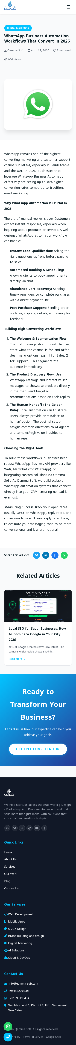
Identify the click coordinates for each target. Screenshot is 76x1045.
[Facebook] (44, 828)
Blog (7, 881)
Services (9, 866)
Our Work (10, 874)
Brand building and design (26, 936)
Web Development (20, 914)
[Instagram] (22, 828)
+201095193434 (18, 998)
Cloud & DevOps (19, 957)
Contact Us (11, 888)
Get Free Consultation (38, 749)
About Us (10, 859)
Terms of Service (33, 1037)
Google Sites (53, 1037)
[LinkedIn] (7, 828)
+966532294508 (18, 991)
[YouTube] (37, 828)
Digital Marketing (18, 28)
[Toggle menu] (68, 7)
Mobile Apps (16, 921)
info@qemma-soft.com (23, 983)
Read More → (17, 659)
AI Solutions (16, 950)
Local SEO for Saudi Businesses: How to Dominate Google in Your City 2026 (37, 634)
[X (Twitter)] (15, 828)
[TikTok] (30, 828)
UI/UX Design (17, 929)
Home (8, 852)
